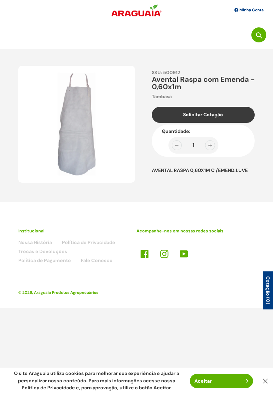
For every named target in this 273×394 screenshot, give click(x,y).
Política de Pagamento (44, 260)
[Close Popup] (265, 381)
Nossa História (35, 242)
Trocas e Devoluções (42, 251)
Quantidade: (176, 131)
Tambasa (162, 96)
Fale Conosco (97, 260)
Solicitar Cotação (203, 115)
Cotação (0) (268, 290)
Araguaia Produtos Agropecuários (66, 292)
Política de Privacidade (88, 242)
